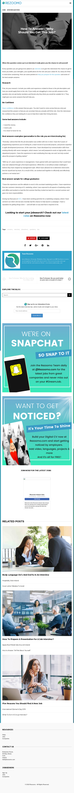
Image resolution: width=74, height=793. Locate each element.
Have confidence (8, 108)
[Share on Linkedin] (48, 245)
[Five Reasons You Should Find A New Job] (37, 677)
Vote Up (32, 238)
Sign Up (4, 773)
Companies (5, 738)
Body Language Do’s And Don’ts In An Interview (25, 575)
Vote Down (44, 238)
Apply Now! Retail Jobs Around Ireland (16, 645)
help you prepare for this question (49, 74)
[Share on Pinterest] (43, 245)
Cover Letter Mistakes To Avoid (13, 586)
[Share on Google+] (36, 245)
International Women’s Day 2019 (14, 709)
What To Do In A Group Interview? (14, 715)
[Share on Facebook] (25, 245)
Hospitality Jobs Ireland (10, 581)
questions (33, 229)
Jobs (3, 736)
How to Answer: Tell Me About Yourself (16, 650)
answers (9, 229)
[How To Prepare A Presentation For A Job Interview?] (37, 613)
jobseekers (24, 229)
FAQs (4, 735)
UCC (19, 199)
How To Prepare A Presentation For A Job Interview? (28, 639)
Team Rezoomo (27, 254)
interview (38, 69)
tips (38, 229)
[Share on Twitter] (30, 245)
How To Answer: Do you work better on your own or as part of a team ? (51, 279)
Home (4, 10)
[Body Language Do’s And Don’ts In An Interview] (37, 549)
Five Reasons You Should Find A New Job (22, 703)
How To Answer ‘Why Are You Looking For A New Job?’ (21, 279)
